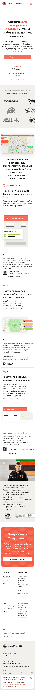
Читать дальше (7, 637)
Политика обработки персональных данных (16, 666)
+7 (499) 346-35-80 (8, 655)
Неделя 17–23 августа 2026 (14, 633)
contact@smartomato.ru (10, 653)
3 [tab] (16, 79)
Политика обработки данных (30, 515)
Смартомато (12, 645)
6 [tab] (23, 79)
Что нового (6, 611)
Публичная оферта (8, 661)
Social (4, 670)
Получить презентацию (17, 57)
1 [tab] (11, 79)
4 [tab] (18, 79)
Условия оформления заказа (11, 663)
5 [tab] (21, 79)
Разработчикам (7, 608)
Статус (5, 603)
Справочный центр (8, 606)
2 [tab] (13, 79)
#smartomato (7, 673)
